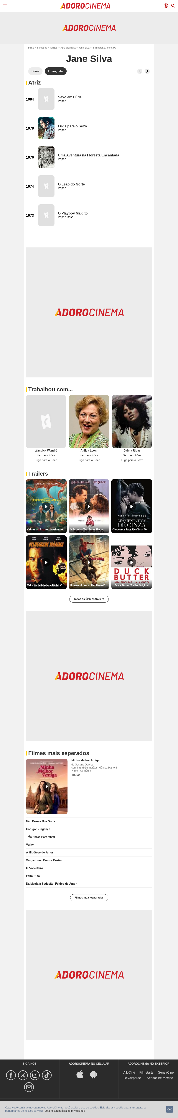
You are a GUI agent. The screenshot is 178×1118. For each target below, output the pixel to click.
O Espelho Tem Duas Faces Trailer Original (89, 529)
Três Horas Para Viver (40, 836)
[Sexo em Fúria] (46, 99)
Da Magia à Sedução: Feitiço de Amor (51, 883)
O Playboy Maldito (73, 213)
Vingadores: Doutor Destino (44, 860)
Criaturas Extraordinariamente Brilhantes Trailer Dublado (47, 529)
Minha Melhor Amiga (85, 760)
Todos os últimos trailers (89, 599)
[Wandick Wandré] (46, 421)
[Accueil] (85, 6)
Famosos (42, 47)
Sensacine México (160, 1078)
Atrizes (54, 47)
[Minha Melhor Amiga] (47, 786)
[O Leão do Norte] (46, 186)
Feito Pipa (33, 876)
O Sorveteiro (34, 868)
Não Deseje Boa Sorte (40, 821)
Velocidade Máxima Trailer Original (47, 585)
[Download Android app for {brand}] (95, 1074)
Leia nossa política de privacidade (65, 1110)
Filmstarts (146, 1072)
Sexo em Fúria (70, 97)
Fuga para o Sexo (72, 126)
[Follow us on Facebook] (11, 1075)
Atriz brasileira (68, 47)
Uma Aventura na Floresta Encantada (88, 155)
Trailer (75, 775)
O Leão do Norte (71, 184)
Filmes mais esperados (89, 897)
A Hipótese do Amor (39, 852)
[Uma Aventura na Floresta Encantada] (46, 157)
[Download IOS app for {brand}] (82, 1074)
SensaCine (166, 1072)
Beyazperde (132, 1078)
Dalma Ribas (132, 450)
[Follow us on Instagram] (35, 1075)
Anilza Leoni (89, 450)
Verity (30, 844)
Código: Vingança (38, 829)
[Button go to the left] (139, 71)
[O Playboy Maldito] (46, 215)
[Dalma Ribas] (132, 421)
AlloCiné (129, 1072)
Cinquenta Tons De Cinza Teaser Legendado (132, 529)
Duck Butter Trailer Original (131, 585)
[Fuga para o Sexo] (46, 128)
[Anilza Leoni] (89, 421)
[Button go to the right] (147, 71)
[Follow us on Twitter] (23, 1075)
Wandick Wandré (46, 450)
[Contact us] (29, 1087)
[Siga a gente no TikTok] (47, 1075)
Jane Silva (84, 47)
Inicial (31, 47)
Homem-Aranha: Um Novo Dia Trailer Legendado (89, 585)
